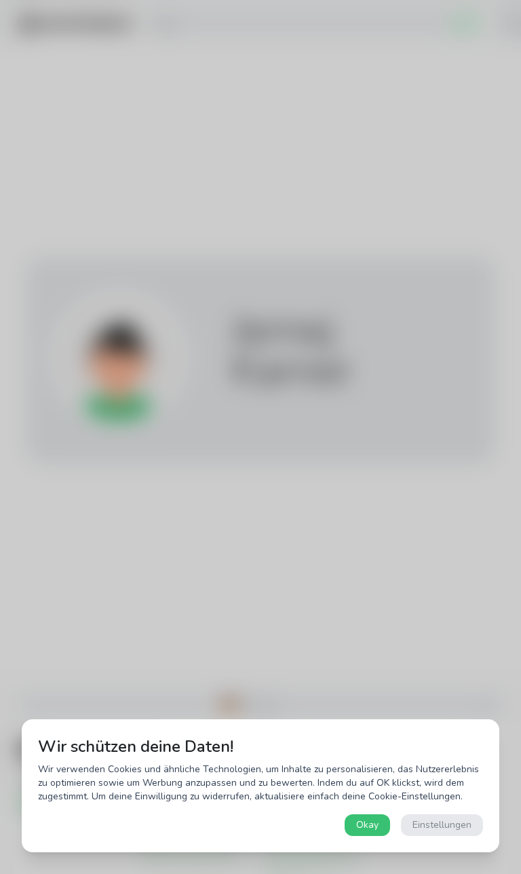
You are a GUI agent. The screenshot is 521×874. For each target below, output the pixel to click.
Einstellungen (441, 824)
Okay (367, 824)
